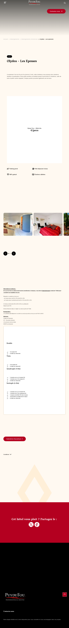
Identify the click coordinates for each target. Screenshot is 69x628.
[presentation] (5, 253)
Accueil (5, 39)
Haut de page (65, 594)
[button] (8, 253)
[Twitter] (31, 524)
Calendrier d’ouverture (13, 439)
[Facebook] (37, 524)
